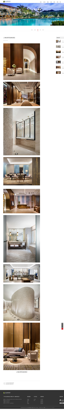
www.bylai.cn (7, 402)
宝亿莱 (35, 399)
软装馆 (28, 403)
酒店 (27, 401)
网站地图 (53, 407)
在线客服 (62, 323)
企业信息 (41, 399)
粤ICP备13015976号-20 (49, 407)
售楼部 (28, 399)
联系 (34, 400)
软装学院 (41, 401)
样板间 (28, 400)
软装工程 (41, 402)
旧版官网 (41, 403)
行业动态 (41, 400)
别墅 (27, 402)
